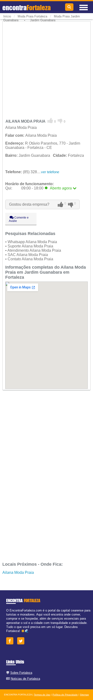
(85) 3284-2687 (27, 172)
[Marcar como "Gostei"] (50, 121)
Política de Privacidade (65, 694)
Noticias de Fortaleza (25, 678)
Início (7, 16)
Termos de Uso (42, 694)
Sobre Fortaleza (21, 672)
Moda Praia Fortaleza (32, 16)
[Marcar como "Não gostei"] (60, 120)
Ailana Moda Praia (18, 572)
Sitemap (84, 694)
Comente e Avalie (19, 219)
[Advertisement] (46, 68)
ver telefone (50, 172)
